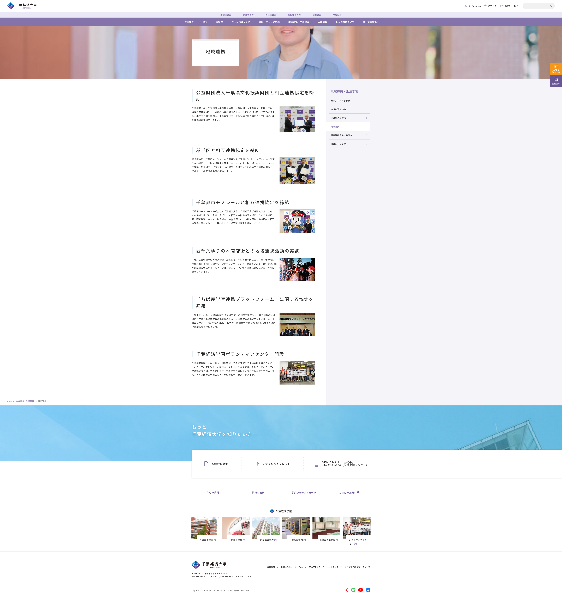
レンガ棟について (345, 21)
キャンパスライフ (241, 21)
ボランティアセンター (341, 100)
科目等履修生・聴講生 (341, 135)
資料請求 (271, 567)
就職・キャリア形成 (269, 21)
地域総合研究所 (338, 118)
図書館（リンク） (339, 143)
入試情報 (322, 21)
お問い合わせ (287, 567)
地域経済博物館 (338, 109)
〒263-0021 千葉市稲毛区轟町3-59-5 (209, 573)
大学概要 (189, 21)
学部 (205, 21)
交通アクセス (315, 567)
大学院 (219, 21)
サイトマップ (333, 567)
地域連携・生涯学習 (298, 21)
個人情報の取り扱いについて (357, 567)
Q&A (301, 567)
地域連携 (335, 126)
